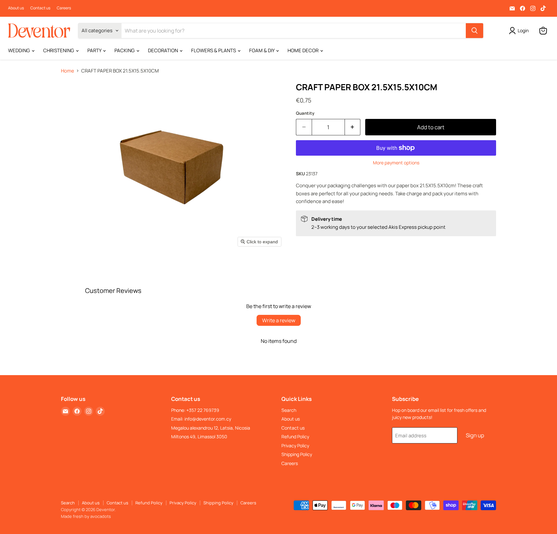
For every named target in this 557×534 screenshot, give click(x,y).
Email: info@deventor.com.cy (201, 419)
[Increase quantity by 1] (353, 127)
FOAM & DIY (262, 50)
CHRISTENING (59, 50)
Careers (64, 8)
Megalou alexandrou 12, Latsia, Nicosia (210, 428)
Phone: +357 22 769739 (195, 410)
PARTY (94, 50)
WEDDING (19, 50)
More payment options (396, 162)
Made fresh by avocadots (86, 516)
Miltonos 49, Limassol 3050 (199, 436)
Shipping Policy (296, 454)
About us (16, 8)
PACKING (125, 50)
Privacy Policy (295, 445)
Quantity (305, 113)
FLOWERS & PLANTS (214, 50)
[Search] (474, 30)
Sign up (475, 435)
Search (288, 410)
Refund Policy (295, 436)
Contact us (40, 8)
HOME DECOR (303, 50)
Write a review (278, 320)
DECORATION (163, 50)
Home (67, 70)
